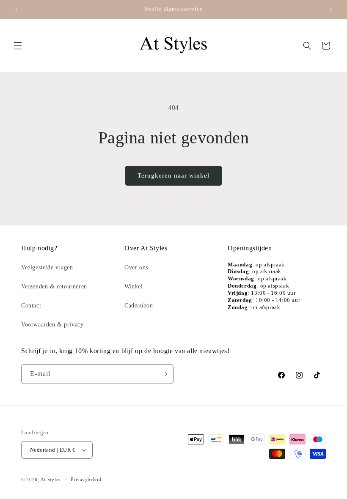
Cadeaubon (138, 305)
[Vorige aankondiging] (16, 9)
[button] (17, 45)
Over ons (136, 267)
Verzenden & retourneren (54, 286)
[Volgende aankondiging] (330, 9)
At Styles (51, 479)
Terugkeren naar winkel (173, 175)
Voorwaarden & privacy (52, 324)
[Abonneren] (163, 374)
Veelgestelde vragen (47, 267)
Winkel (133, 286)
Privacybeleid (86, 479)
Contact (31, 305)
